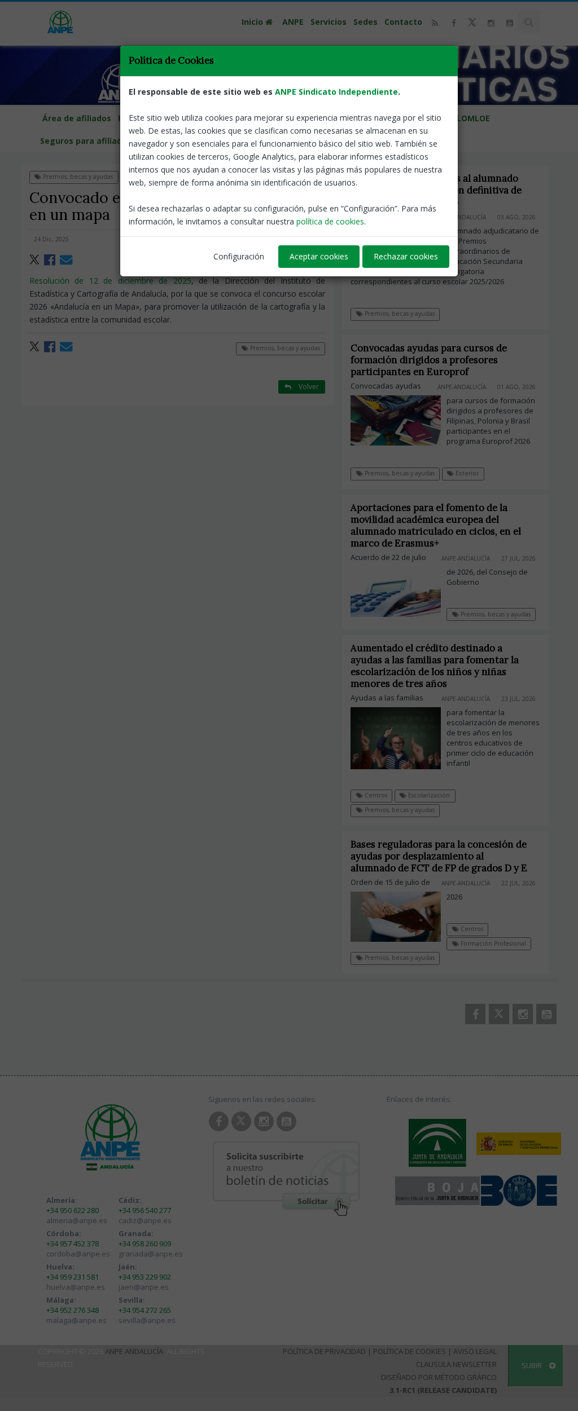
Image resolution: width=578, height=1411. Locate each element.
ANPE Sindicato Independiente (336, 91)
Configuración (238, 256)
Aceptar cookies (319, 256)
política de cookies (330, 221)
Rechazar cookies (406, 256)
